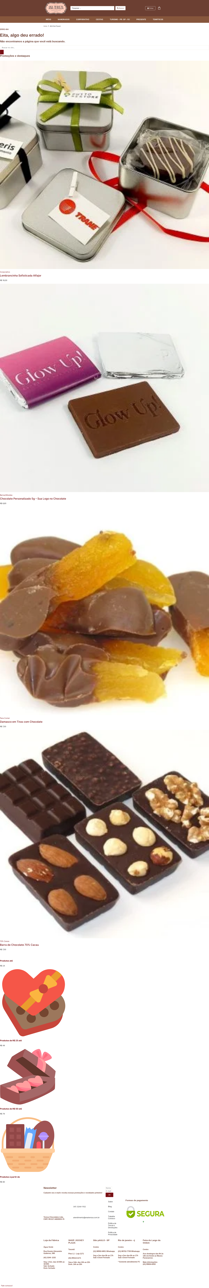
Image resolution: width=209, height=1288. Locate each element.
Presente (141, 19)
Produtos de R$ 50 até (11, 1109)
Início (45, 26)
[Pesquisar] (2, 52)
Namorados (64, 19)
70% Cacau (4, 941)
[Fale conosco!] (4, 1281)
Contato (111, 1211)
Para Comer (5, 718)
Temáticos (158, 19)
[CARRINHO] (159, 8)
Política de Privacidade (112, 1233)
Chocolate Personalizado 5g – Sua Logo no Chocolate (33, 498)
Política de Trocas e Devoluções (112, 1225)
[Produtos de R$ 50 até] (28, 1077)
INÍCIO (48, 19)
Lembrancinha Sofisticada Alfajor (20, 275)
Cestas (99, 19)
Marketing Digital (104, 1274)
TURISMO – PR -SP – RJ (120, 19)
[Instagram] (82, 1223)
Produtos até (6, 961)
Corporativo (82, 19)
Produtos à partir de (10, 1177)
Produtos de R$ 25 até (11, 1040)
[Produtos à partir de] (28, 1145)
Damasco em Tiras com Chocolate (21, 721)
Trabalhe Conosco (111, 1217)
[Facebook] (76, 1223)
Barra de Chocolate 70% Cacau (19, 944)
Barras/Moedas (6, 495)
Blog (110, 1206)
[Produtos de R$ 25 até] (33, 1003)
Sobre (110, 1202)
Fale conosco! (7, 1286)
